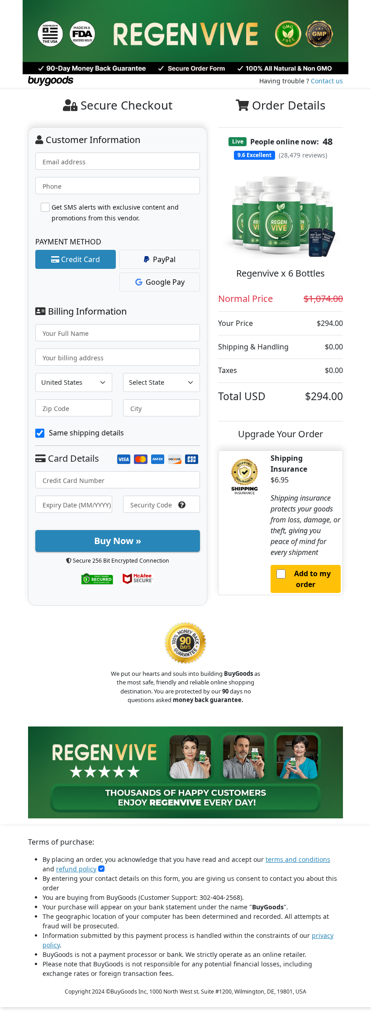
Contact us (327, 80)
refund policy (76, 869)
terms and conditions (298, 859)
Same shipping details (86, 433)
